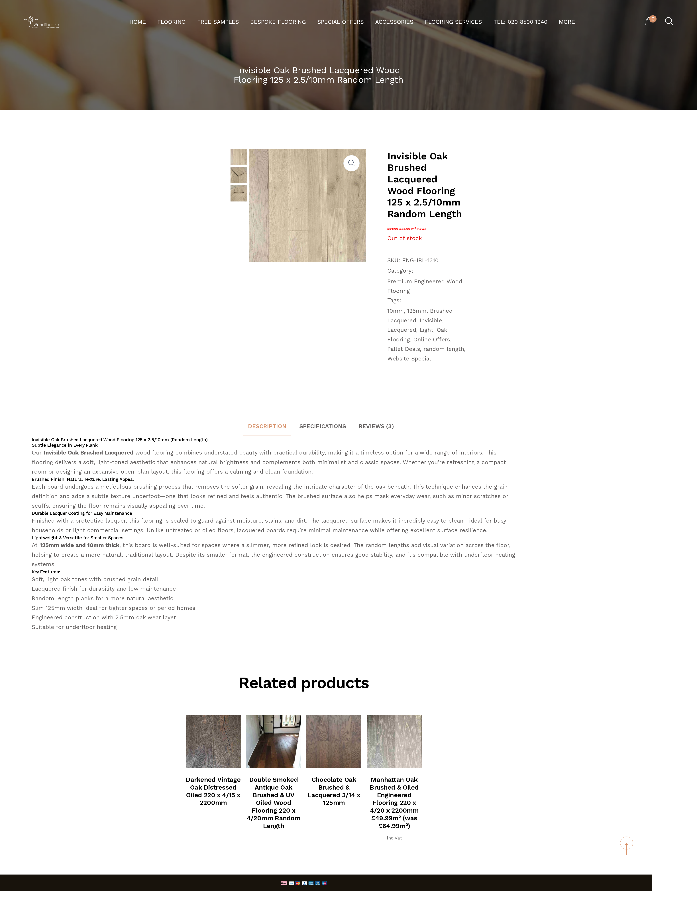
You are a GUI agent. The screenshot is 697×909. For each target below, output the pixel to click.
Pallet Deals (403, 349)
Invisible (431, 320)
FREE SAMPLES (218, 22)
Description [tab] (267, 426)
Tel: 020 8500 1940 (520, 22)
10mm (395, 310)
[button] (351, 163)
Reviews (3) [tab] (376, 426)
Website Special (409, 358)
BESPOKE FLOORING (278, 22)
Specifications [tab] (322, 426)
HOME (137, 22)
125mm (417, 310)
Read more (217, 750)
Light (426, 330)
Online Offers (431, 339)
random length (443, 349)
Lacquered (401, 330)
